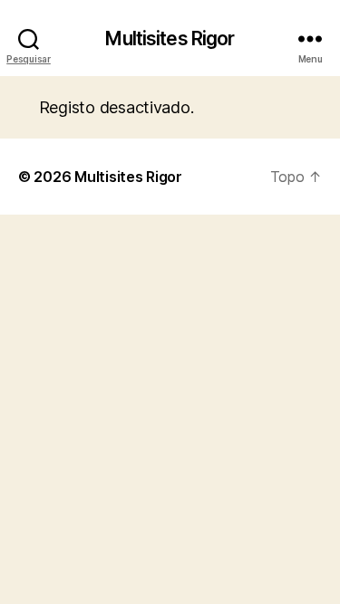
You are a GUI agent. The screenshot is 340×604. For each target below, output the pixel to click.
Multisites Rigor (169, 38)
